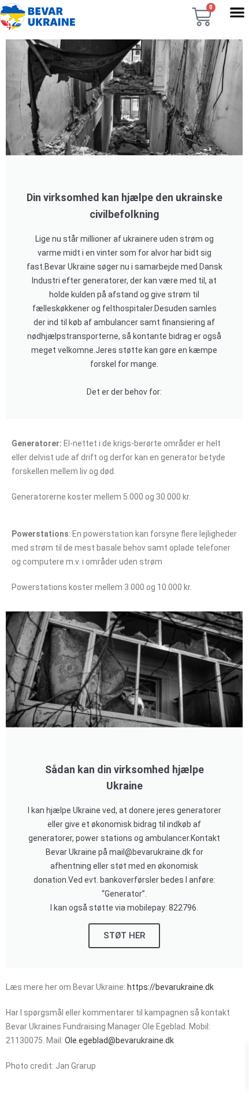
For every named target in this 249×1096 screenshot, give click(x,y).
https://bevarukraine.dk (170, 987)
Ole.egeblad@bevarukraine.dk (119, 1040)
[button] (237, 12)
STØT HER (124, 935)
